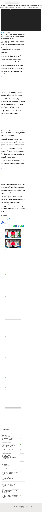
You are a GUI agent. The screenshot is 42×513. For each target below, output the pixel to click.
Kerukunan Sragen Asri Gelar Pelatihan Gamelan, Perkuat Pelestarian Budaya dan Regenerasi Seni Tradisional (10, 484)
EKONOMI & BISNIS (25, 5)
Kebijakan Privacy (21, 506)
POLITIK (18, 5)
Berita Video (32, 507)
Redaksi (20, 505)
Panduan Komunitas (22, 507)
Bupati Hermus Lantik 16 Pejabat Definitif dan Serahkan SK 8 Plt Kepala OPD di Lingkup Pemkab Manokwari (10, 490)
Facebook (15, 505)
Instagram (15, 506)
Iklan (27, 506)
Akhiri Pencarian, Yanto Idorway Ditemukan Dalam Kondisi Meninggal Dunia (10, 478)
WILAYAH (3, 5)
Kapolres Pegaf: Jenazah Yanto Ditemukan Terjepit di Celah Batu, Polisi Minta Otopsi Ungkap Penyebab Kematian (10, 472)
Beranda (32, 505)
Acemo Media (7, 222)
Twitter (15, 507)
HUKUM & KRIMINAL (11, 5)
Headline (9, 218)
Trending (32, 506)
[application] (21, 20)
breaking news (4, 218)
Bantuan (27, 505)
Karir (27, 507)
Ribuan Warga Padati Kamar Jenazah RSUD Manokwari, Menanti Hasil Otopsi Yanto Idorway (10, 496)
